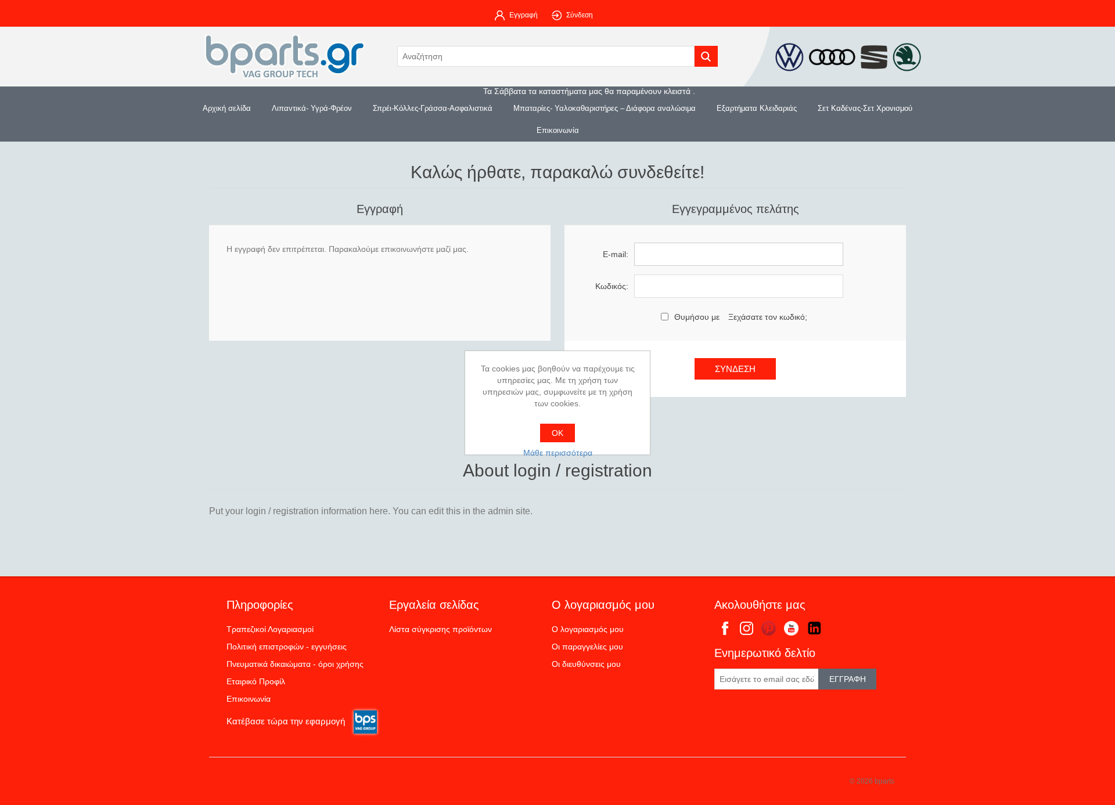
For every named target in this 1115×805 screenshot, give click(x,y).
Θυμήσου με (697, 317)
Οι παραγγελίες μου (587, 646)
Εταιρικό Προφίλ (255, 681)
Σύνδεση (579, 15)
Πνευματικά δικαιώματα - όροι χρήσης (295, 664)
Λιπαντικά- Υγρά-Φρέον (312, 108)
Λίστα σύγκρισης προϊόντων (440, 629)
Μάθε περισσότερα (557, 452)
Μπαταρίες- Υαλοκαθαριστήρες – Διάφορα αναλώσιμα (604, 108)
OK (557, 433)
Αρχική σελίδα (227, 108)
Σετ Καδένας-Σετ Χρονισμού (865, 108)
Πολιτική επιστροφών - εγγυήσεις (286, 646)
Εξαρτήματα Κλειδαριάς (757, 108)
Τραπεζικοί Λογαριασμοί (270, 629)
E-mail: (615, 254)
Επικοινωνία (558, 130)
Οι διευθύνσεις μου (586, 664)
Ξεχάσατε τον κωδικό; (767, 317)
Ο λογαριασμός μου (588, 629)
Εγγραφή (523, 15)
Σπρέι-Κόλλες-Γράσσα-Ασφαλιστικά (432, 108)
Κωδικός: (611, 286)
